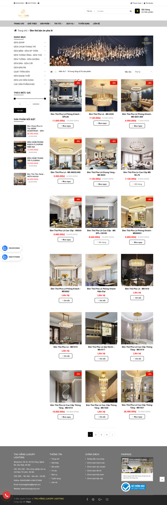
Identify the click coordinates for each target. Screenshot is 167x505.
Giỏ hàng (145, 10)
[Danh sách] (55, 71)
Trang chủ (19, 23)
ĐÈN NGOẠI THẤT (22, 75)
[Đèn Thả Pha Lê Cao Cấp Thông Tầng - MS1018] (137, 328)
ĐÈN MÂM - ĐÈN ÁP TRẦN (26, 50)
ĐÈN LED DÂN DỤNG (23, 80)
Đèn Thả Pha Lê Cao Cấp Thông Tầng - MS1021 (137, 406)
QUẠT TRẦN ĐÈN (22, 71)
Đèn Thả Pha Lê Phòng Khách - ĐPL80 (65, 115)
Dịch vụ (70, 23)
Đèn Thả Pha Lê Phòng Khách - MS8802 (65, 290)
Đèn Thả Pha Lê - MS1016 (137, 288)
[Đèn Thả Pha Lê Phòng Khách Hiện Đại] (101, 270)
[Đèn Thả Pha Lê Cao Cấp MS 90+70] (137, 153)
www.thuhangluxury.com (30, 488)
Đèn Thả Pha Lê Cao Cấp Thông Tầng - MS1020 (101, 406)
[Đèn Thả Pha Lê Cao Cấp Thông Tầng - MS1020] (101, 386)
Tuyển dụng (84, 23)
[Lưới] (51, 71)
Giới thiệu (32, 23)
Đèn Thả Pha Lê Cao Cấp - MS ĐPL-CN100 (101, 232)
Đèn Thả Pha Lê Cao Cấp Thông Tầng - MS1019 (65, 406)
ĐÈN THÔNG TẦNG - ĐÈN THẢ (28, 55)
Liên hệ (96, 23)
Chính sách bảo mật (95, 478)
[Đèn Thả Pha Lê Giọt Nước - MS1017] (101, 328)
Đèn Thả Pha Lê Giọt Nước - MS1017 (101, 348)
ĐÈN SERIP (19, 42)
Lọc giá (20, 110)
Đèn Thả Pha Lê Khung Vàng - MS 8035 (101, 173)
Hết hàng (138, 184)
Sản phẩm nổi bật (24, 119)
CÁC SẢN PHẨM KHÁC (24, 84)
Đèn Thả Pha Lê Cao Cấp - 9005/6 (65, 230)
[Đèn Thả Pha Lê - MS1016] (137, 270)
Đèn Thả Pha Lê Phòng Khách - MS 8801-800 (137, 115)
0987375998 (31, 3)
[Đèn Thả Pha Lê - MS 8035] (101, 95)
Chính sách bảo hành (95, 474)
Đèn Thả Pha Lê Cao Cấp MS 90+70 (137, 173)
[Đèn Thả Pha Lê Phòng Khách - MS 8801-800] (137, 95)
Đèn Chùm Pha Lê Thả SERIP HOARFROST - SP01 (35, 128)
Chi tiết (66, 300)
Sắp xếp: (128, 71)
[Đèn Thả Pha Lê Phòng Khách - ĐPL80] (66, 95)
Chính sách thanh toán (96, 462)
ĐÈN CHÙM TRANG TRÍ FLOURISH (35, 159)
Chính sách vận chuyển (96, 466)
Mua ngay (66, 126)
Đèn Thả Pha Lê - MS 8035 (101, 114)
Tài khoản (149, 3)
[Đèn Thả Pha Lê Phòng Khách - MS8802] (66, 270)
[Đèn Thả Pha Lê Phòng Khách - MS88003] (137, 212)
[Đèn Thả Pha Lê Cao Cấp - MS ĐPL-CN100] (101, 212)
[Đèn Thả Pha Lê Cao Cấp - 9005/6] (66, 212)
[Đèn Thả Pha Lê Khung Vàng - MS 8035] (101, 153)
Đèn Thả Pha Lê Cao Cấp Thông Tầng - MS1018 (137, 348)
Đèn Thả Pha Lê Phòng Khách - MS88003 (137, 232)
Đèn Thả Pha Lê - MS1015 (66, 346)
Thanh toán (136, 3)
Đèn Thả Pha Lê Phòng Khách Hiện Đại (101, 290)
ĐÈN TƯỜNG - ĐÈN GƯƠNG (26, 59)
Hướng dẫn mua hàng (95, 459)
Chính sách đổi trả (94, 470)
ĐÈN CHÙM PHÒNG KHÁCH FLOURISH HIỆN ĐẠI (35, 144)
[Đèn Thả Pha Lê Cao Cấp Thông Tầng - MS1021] (137, 386)
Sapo (28, 501)
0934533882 (19, 3)
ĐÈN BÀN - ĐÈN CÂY (23, 63)
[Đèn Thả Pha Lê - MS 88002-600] (66, 153)
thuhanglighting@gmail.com (30, 484)
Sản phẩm (45, 23)
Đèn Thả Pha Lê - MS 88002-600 (66, 172)
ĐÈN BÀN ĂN (20, 67)
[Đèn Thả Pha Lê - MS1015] (66, 328)
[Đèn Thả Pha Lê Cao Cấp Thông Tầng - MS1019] (66, 386)
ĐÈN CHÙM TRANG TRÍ (25, 46)
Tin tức (58, 23)
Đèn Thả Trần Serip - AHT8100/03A (36, 175)
